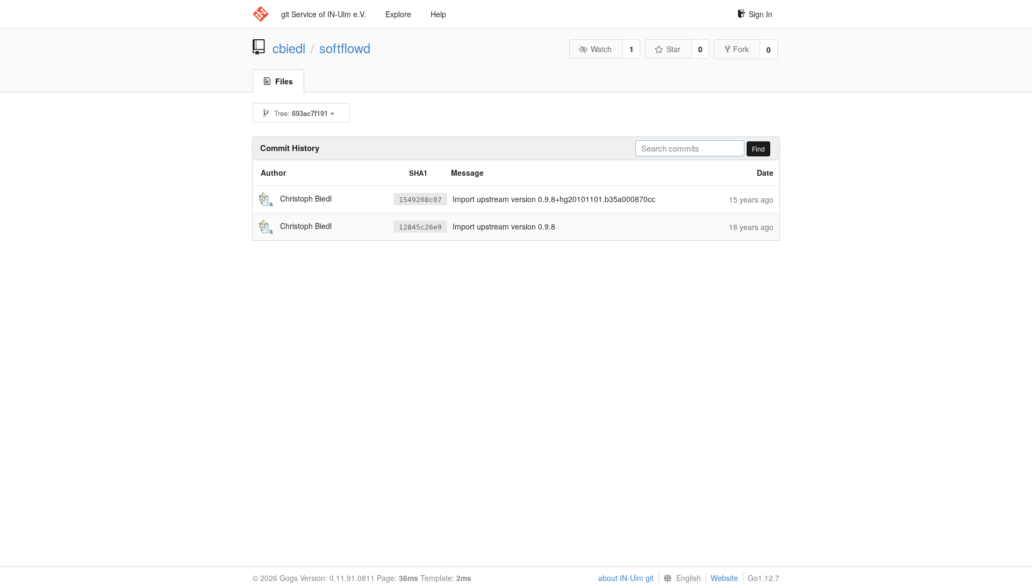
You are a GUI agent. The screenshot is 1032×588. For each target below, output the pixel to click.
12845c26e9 (420, 227)
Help (438, 14)
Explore (398, 14)
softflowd (344, 48)
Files (284, 81)
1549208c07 (420, 200)
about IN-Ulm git (626, 577)
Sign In (760, 14)
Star (673, 49)
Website (724, 577)
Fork (741, 49)
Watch (601, 49)
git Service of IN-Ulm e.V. (323, 14)
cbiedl (289, 48)
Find (758, 148)
